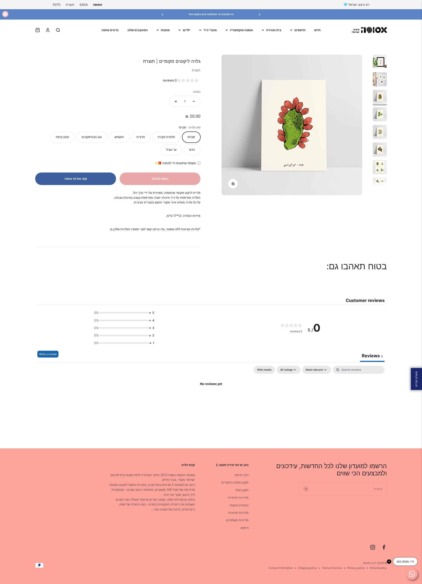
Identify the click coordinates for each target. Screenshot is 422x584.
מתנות (165, 30)
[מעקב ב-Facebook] (384, 547)
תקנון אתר (242, 490)
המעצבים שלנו (137, 30)
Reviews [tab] (372, 355)
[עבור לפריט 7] (380, 167)
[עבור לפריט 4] (380, 115)
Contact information (281, 568)
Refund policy (378, 568)
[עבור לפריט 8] (380, 185)
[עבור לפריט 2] (380, 80)
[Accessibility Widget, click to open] (5, 14)
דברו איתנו (242, 475)
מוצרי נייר (210, 30)
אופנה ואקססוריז (241, 30)
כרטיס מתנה (110, 30)
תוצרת (70, 4)
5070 (56, 4)
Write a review (48, 354)
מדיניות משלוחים (237, 520)
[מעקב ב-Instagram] (373, 547)
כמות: (196, 91)
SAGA (84, 4)
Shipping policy (307, 568)
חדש (317, 30)
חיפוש (245, 528)
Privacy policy (356, 568)
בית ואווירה (273, 30)
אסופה (97, 4)
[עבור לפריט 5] (380, 132)
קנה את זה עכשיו (75, 178)
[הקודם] (259, 14)
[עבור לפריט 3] (380, 97)
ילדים (186, 30)
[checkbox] (264, 370)
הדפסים (300, 30)
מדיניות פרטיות (238, 512)
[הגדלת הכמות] (175, 101)
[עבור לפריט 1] (380, 62)
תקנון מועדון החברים (235, 482)
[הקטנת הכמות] (193, 101)
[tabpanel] (211, 399)
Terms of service (332, 568)
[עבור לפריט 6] (380, 150)
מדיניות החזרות (238, 497)
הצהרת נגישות (239, 505)
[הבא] (162, 14)
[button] (123, 312)
